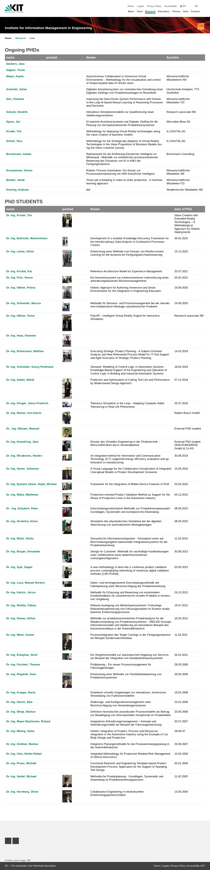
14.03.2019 (181, 351)
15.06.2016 (181, 468)
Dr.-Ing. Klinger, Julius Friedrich (27, 403)
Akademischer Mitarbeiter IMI (185, 189)
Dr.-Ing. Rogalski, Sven (21, 674)
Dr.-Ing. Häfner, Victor (20, 315)
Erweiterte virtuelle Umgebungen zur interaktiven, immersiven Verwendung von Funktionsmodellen (128, 694)
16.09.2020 (181, 287)
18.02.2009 (181, 692)
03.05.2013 (181, 567)
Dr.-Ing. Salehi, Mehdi (20, 379)
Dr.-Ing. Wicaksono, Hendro (24, 455)
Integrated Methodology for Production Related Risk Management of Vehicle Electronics (130, 755)
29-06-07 (179, 731)
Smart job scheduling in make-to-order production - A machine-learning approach (124, 181)
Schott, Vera (14, 141)
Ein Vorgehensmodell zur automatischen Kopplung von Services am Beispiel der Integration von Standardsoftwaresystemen (129, 656)
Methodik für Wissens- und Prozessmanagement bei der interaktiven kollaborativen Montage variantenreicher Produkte (130, 305)
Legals (140, 6)
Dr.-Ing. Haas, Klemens (21, 335)
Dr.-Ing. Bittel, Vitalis (20, 538)
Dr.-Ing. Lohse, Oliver (20, 251)
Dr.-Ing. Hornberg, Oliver (22, 791)
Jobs (185, 11)
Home (131, 6)
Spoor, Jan (13, 121)
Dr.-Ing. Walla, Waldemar (22, 494)
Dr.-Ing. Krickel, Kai (19, 271)
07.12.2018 (181, 379)
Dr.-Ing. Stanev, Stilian (20, 618)
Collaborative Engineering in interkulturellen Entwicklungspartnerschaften (117, 793)
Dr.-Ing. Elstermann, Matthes (25, 351)
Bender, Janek (15, 180)
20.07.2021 (181, 271)
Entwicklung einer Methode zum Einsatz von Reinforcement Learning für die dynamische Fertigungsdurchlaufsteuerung (126, 253)
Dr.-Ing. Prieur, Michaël (21, 763)
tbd (88, 189)
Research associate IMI (181, 112)
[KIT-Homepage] (14, 8)
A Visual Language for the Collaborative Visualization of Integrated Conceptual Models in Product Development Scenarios (130, 470)
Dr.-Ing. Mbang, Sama (20, 731)
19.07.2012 (181, 605)
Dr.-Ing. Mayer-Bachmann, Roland (28, 721)
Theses (176, 11)
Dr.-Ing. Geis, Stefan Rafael (24, 753)
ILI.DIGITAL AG (176, 131)
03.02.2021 (181, 277)
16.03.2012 (181, 618)
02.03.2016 (181, 484)
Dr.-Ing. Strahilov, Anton (22, 521)
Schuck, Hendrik (17, 112)
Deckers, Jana (15, 63)
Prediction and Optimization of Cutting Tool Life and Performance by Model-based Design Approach (130, 381)
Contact (195, 11)
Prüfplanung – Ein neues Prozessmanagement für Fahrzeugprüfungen (120, 666)
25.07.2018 (181, 403)
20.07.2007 (181, 721)
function (173, 57)
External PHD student (187, 428)
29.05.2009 (181, 664)
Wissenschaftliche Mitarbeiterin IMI (178, 78)
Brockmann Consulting (180, 154)
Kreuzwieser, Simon (19, 170)
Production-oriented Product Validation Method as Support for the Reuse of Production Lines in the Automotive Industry (130, 496)
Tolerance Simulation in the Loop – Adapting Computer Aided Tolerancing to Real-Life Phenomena (127, 405)
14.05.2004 (181, 791)
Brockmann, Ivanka (18, 154)
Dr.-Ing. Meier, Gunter (20, 634)
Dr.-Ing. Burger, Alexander (23, 551)
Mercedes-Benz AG (178, 121)
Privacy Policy (154, 6)
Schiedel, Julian (16, 89)
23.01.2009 (181, 702)
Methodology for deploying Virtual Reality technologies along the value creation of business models (123, 133)
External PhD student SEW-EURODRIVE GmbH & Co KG (187, 445)
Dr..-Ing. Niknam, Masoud (22, 428)
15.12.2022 (181, 251)
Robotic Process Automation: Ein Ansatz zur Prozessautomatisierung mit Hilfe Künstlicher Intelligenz (120, 172)
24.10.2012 (181, 592)
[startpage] (204, 11)
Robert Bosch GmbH (187, 413)
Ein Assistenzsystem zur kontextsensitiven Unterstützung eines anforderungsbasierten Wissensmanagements (129, 279)
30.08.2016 (181, 455)
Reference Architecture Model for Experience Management (126, 271)
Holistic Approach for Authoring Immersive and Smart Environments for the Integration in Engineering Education (125, 289)
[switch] (204, 6)
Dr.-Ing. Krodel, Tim (19, 215)
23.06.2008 (181, 711)
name (10, 57)
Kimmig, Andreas (17, 189)
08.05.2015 (181, 508)
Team (140, 11)
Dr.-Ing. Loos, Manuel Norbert (25, 582)
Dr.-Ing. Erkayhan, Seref (21, 654)
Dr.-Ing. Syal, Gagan (19, 567)
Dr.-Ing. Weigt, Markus (20, 711)
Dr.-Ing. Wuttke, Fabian (21, 605)
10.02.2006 (181, 753)
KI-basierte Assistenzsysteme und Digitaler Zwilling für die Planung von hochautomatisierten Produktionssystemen (122, 123)
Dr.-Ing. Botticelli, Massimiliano (26, 238)
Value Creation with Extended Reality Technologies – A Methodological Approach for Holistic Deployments (187, 224)
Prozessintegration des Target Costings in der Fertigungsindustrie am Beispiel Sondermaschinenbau (130, 636)
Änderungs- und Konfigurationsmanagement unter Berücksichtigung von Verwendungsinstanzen (120, 703)
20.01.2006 (181, 763)
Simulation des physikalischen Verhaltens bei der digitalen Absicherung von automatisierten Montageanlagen (125, 523)
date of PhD (183, 209)
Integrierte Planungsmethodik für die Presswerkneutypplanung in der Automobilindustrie (129, 745)
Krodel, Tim (13, 131)
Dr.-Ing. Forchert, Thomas (23, 664)
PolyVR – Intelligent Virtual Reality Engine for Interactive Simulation (125, 317)
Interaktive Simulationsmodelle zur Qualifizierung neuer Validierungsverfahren (120, 113)
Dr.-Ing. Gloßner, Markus (22, 744)
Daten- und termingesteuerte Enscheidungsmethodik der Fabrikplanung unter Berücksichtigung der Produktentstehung (127, 584)
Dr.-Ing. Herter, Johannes (22, 468)
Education (163, 11)
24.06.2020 (181, 303)
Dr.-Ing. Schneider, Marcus (23, 303)
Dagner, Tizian (15, 70)
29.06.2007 (181, 744)
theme (91, 57)
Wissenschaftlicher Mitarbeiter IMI (178, 172)
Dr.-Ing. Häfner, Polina (20, 287)
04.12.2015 (181, 494)
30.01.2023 (181, 238)
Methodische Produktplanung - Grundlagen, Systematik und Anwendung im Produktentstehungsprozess (126, 778)
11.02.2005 (181, 776)
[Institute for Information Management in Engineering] (201, 26)
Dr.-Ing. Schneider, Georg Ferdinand (29, 366)
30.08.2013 (181, 551)
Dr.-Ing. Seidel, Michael (21, 776)
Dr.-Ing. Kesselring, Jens (22, 441)
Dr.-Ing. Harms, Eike (19, 702)
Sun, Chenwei (15, 99)
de (196, 6)
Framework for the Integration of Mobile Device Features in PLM (129, 484)
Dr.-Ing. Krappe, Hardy (20, 692)
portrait (51, 57)
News (131, 11)
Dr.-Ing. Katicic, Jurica (20, 592)
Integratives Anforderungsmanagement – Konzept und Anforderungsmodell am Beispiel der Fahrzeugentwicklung (125, 723)
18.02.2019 (181, 366)
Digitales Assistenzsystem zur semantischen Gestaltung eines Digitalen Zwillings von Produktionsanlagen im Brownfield (124, 91)
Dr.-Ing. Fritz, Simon (19, 277)
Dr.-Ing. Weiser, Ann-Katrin (23, 413)
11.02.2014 (181, 538)
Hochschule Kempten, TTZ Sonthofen (183, 91)
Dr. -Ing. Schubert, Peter (22, 508)
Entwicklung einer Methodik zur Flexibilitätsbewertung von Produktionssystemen (125, 676)
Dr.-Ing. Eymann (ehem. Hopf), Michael (31, 484)
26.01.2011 (181, 654)
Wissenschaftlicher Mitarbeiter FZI (178, 100)
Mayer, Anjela (15, 76)
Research (150, 11)
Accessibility (170, 6)
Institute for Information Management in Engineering (48, 28)
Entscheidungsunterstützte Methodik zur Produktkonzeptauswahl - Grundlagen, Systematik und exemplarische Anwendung (131, 510)
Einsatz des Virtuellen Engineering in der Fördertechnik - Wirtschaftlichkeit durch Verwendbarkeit (125, 443)
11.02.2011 (181, 634)
